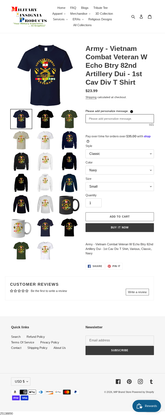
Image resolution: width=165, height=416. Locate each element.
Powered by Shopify (143, 392)
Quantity (91, 195)
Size (88, 178)
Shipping (91, 97)
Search (16, 336)
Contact (16, 347)
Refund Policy (36, 336)
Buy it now (120, 227)
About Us (60, 347)
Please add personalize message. (107, 111)
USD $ (20, 381)
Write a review (137, 292)
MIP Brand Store (122, 392)
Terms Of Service (22, 342)
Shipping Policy (37, 347)
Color (89, 162)
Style (89, 146)
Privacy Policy (49, 342)
